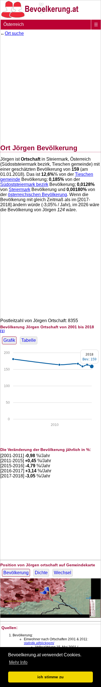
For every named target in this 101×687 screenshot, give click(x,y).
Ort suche (14, 33)
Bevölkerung (16, 572)
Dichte (41, 572)
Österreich (13, 24)
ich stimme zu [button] (50, 677)
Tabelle (28, 340)
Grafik (9, 340)
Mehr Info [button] (18, 662)
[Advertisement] (50, 89)
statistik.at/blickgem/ (39, 643)
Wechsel (62, 572)
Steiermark (19, 189)
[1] (2, 331)
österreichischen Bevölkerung (37, 194)
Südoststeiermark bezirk (24, 184)
